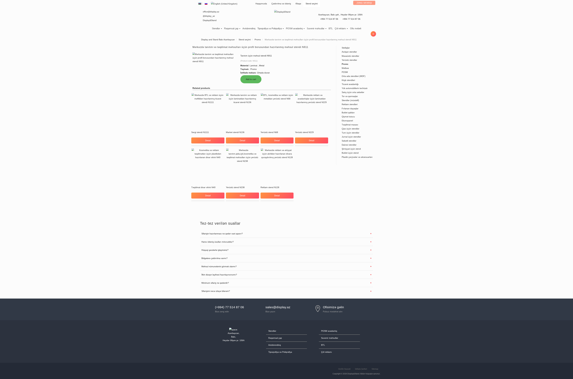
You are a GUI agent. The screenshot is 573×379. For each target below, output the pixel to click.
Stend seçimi (312, 3)
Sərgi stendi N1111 (200, 132)
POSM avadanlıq (294, 28)
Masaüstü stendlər (350, 56)
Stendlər (216, 28)
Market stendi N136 (235, 132)
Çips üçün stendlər (350, 128)
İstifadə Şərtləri (361, 369)
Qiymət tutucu (348, 116)
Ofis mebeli (355, 28)
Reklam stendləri (350, 104)
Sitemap (375, 369)
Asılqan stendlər (349, 52)
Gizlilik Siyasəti (344, 369)
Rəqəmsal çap (231, 28)
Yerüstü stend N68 (269, 132)
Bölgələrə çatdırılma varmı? (214, 258)
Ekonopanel (347, 120)
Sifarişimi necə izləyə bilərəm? (215, 291)
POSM (345, 72)
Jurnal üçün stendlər (351, 137)
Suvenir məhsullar (316, 28)
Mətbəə (345, 68)
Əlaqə (298, 3)
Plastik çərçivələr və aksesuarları (357, 157)
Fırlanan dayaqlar (350, 108)
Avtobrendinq (248, 28)
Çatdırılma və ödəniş (281, 3)
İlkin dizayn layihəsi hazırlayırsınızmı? (219, 274)
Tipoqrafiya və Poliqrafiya (269, 28)
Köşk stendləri (348, 80)
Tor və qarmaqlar (350, 96)
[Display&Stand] (282, 11)
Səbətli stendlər (349, 141)
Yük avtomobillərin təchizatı (355, 88)
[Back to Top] (564, 370)
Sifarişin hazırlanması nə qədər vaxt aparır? (222, 233)
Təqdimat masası (350, 124)
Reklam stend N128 (270, 187)
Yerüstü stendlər (349, 60)
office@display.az (211, 11)
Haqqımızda (261, 3)
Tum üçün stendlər (350, 133)
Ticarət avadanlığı (350, 84)
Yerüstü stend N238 (235, 187)
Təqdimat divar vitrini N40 (203, 187)
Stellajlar (346, 48)
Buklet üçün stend (350, 153)
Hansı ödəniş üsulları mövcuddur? (217, 242)
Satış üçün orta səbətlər (353, 92)
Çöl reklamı (340, 28)
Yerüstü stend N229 (304, 132)
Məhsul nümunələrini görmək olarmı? (219, 266)
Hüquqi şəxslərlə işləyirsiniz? (214, 250)
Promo (345, 64)
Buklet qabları (348, 112)
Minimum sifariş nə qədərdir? (215, 283)
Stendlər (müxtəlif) (350, 100)
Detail (208, 140)
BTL (331, 28)
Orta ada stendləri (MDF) (353, 76)
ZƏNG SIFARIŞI (364, 3)
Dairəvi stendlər (349, 145)
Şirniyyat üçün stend (351, 149)
